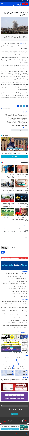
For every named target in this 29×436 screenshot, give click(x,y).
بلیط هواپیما (4, 364)
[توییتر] (15, 409)
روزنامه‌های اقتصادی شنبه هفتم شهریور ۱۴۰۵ (18, 353)
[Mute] (5, 150)
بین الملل (26, 9)
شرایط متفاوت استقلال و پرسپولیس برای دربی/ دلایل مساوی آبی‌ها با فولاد (14, 314)
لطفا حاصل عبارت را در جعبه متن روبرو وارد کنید (19, 247)
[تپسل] (2, 135)
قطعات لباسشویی (23, 364)
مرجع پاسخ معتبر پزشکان (22, 362)
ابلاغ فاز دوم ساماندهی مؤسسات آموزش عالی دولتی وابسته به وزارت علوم (14, 328)
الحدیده (13, 130)
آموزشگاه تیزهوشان (13, 364)
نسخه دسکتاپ (14, 414)
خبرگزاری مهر (21, 43)
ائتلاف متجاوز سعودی (24, 130)
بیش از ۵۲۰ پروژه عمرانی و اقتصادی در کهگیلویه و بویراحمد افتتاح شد (14, 283)
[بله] (19, 409)
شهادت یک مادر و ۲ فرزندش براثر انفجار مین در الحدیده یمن (16, 114)
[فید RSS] (11, 409)
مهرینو (14, 368)
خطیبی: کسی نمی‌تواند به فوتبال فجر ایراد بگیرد (18, 293)
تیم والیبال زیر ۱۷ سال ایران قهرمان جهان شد (19, 320)
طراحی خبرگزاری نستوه (22, 433)
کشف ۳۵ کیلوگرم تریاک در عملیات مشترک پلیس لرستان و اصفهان (15, 325)
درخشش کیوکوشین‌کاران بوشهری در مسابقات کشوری (17, 288)
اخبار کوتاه (25, 377)
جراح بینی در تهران (24, 357)
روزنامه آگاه (4, 368)
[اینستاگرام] (17, 409)
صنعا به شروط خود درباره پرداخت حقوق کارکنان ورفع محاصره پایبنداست (14, 117)
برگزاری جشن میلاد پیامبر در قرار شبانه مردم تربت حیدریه (16, 273)
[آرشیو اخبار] (9, 409)
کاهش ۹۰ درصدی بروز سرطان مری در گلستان (19, 278)
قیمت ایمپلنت (4, 362)
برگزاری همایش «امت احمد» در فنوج (20, 296)
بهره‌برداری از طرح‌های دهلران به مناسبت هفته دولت (17, 281)
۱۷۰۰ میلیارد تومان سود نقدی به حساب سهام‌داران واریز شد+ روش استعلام (15, 304)
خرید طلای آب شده (10, 357)
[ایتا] (7, 409)
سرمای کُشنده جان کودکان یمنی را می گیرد (19, 125)
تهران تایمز (9, 368)
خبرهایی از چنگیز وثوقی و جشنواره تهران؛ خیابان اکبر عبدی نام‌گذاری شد (14, 307)
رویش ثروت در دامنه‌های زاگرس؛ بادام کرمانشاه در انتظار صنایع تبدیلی (14, 301)
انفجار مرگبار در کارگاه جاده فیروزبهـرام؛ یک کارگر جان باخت (16, 276)
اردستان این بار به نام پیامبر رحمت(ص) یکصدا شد (18, 291)
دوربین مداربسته (5, 359)
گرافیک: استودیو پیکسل (12, 433)
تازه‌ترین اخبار (25, 271)
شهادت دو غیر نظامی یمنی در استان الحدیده (19, 118)
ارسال (3, 252)
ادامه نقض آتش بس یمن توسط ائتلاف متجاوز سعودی (17, 119)
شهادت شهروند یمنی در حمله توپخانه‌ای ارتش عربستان (17, 121)
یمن (17, 130)
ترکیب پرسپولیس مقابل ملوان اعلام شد (19, 317)
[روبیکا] (13, 409)
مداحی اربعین (12, 359)
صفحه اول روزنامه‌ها (23, 332)
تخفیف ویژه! (10, 429)
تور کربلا (25, 359)
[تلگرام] (22, 409)
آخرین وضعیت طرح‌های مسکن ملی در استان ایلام (18, 286)
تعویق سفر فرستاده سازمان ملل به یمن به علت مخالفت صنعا (16, 124)
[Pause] (3, 150)
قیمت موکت (3, 357)
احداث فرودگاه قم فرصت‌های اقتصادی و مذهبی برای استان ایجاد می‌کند (14, 379)
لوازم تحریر (18, 357)
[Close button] (28, 423)
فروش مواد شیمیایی (12, 362)
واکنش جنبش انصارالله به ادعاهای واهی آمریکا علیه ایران (16, 115)
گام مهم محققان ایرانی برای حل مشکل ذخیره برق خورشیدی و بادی (15, 323)
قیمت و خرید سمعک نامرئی (22, 368)
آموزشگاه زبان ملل (7, 366)
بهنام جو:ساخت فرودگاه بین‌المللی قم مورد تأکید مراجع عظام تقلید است (14, 381)
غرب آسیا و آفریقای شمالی (19, 9)
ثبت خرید (14, 156)
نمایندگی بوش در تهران (21, 366)
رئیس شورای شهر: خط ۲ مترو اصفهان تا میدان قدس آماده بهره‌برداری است (14, 310)
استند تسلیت (19, 359)
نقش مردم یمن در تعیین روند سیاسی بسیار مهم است (17, 122)
